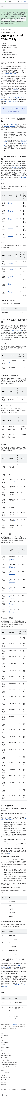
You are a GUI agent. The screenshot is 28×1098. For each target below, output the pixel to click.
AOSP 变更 (16, 23)
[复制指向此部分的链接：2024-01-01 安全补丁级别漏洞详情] (4, 159)
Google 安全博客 (5, 1060)
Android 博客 (4, 1057)
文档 (2, 6)
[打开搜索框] (19, 2)
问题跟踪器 (3, 1084)
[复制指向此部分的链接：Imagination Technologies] (19, 375)
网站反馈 (4, 1092)
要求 (2, 1038)
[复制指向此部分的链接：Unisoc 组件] (10, 444)
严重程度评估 (16, 90)
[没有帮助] (14, 32)
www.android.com (5, 1077)
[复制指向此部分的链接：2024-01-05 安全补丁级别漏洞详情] (4, 322)
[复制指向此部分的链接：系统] (5, 243)
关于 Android (4, 1089)
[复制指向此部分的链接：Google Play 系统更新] (16, 301)
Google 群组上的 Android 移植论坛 (9, 1067)
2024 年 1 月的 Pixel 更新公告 (12, 111)
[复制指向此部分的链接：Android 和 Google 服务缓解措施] (4, 121)
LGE (15, 985)
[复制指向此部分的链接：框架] (5, 183)
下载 (2, 1040)
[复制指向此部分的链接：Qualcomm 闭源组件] (15, 618)
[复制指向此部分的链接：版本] (6, 993)
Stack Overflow (4, 1082)
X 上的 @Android (5, 1053)
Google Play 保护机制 (9, 126)
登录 (25, 1)
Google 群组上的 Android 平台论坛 (9, 1062)
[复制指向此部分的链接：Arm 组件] (8, 343)
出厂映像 (3, 1044)
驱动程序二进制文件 (5, 1047)
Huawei (11, 985)
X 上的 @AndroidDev (6, 1055)
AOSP (2, 29)
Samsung (4, 986)
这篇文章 (10, 853)
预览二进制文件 (4, 1042)
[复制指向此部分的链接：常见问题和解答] (14, 806)
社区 (10, 1089)
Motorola (20, 985)
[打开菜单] (2, 1)
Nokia (25, 985)
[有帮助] (12, 32)
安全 (10, 29)
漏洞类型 (13, 167)
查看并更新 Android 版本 (9, 73)
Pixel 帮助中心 (4, 1075)
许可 (19, 1089)
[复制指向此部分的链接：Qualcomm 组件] (13, 534)
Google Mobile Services (6, 1079)
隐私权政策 (23, 1089)
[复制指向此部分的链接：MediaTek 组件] (12, 406)
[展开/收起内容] (7, 44)
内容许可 (15, 1024)
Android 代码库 (4, 1035)
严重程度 (19, 167)
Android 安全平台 (13, 124)
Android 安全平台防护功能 (11, 101)
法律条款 (14, 1089)
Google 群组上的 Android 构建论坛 (9, 1064)
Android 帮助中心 (5, 1073)
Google (6, 985)
